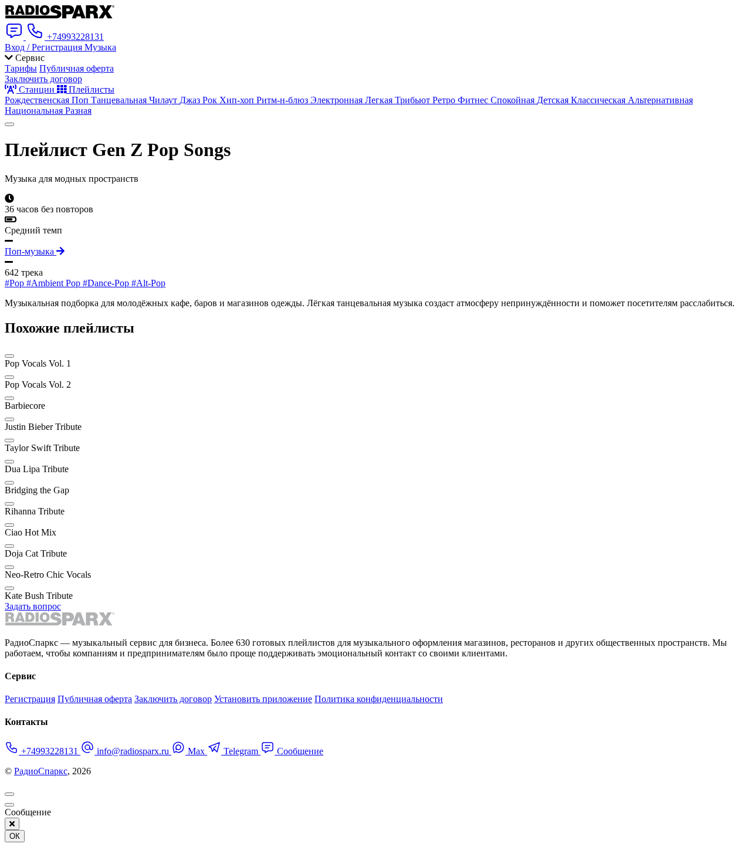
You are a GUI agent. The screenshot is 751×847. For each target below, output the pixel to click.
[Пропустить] (9, 805)
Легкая (380, 100)
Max (196, 751)
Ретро (445, 100)
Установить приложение (263, 699)
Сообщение (299, 751)
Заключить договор (43, 79)
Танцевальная (120, 100)
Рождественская (38, 100)
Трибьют (413, 100)
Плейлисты (90, 89)
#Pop (15, 283)
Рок (210, 100)
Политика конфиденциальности (378, 699)
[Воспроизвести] (9, 124)
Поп (81, 100)
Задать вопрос (33, 606)
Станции (36, 89)
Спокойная (513, 100)
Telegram (241, 751)
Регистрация (30, 699)
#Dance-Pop (107, 283)
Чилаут (164, 100)
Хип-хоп (237, 100)
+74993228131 (49, 751)
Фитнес (474, 100)
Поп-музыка (30, 251)
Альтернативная (660, 100)
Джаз (191, 100)
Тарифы (21, 68)
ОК (14, 836)
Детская (554, 100)
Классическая (599, 100)
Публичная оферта (76, 68)
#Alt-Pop (148, 283)
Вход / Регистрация (44, 47)
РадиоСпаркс (40, 771)
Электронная (337, 100)
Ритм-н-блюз (283, 100)
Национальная (35, 111)
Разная (78, 111)
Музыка (100, 47)
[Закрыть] (12, 824)
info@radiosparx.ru (132, 751)
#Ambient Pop (54, 283)
